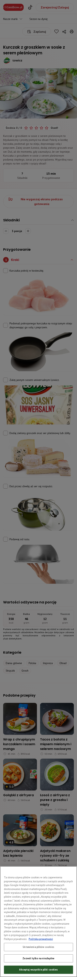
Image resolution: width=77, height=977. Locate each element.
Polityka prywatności (41, 939)
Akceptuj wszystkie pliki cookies (38, 969)
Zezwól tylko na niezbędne (38, 958)
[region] (38, 921)
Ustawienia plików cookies (38, 947)
